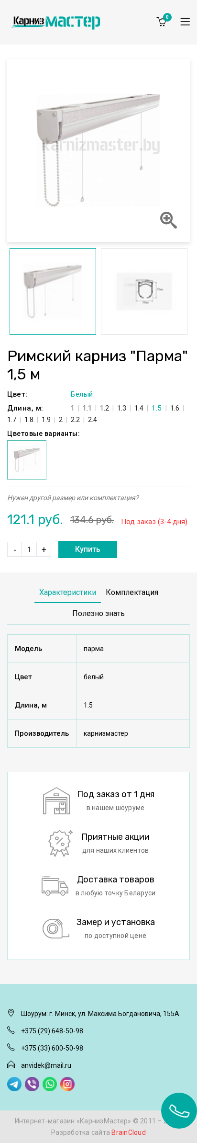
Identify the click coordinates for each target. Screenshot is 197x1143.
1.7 (11, 419)
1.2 (104, 408)
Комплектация (132, 592)
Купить (87, 549)
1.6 (174, 408)
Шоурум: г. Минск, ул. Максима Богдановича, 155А (100, 1013)
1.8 (28, 419)
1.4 (138, 408)
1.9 (46, 419)
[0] (161, 21)
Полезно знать (98, 613)
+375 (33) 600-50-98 (52, 1048)
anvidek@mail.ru (46, 1065)
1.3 (121, 408)
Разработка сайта (98, 1132)
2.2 (75, 419)
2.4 (92, 419)
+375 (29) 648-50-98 (52, 1031)
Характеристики (67, 592)
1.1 (87, 408)
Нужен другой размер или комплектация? (73, 498)
